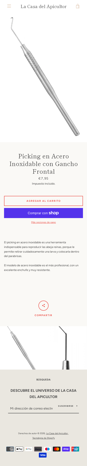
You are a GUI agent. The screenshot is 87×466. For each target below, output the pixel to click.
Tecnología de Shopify (43, 438)
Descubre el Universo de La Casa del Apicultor (43, 393)
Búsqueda (43, 379)
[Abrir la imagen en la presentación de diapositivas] (43, 77)
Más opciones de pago (43, 222)
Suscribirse (65, 406)
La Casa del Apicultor (43, 6)
